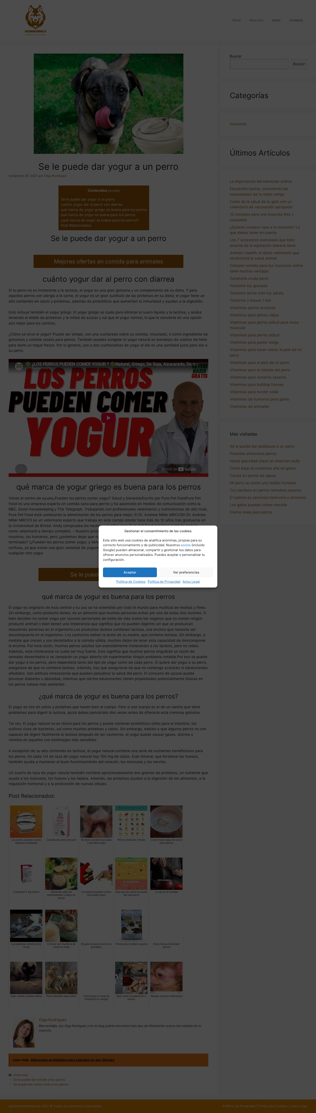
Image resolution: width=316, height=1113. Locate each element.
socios (186, 545)
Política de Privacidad (164, 582)
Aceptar (130, 572)
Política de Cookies (131, 582)
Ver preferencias (186, 572)
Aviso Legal (191, 582)
